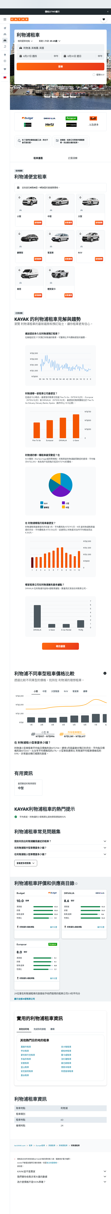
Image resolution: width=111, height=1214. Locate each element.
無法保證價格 (52, 1163)
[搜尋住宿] (5, 34)
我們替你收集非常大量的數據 (32, 1176)
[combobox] (25, 41)
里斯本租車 (66, 1067)
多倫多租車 (26, 1059)
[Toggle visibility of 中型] (65, 507)
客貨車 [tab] (76, 691)
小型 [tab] (36, 691)
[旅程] (5, 69)
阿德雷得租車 (67, 1071)
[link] (60, 646)
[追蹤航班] (5, 61)
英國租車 (51, 1145)
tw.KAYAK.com (19, 1145)
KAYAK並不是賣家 (26, 1171)
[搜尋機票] (5, 28)
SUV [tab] (66, 691)
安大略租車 (66, 1046)
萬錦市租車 (26, 1046)
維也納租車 (66, 1063)
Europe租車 (40, 1145)
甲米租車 (25, 1051)
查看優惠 (38, 223)
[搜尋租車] (5, 40)
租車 (30, 1145)
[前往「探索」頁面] (5, 55)
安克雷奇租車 (27, 1071)
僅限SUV (100, 74)
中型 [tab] (44, 691)
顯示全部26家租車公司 (24, 999)
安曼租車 (25, 1063)
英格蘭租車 (63, 1145)
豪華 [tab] (85, 691)
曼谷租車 (25, 1075)
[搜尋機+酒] (5, 46)
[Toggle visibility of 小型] (65, 503)
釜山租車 (25, 1067)
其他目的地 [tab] (24, 1029)
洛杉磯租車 (66, 1059)
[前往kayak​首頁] (19, 19)
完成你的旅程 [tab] (40, 1029)
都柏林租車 (66, 1051)
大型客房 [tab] (55, 691)
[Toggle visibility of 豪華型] (44, 507)
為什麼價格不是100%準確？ (31, 1181)
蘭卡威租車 (66, 1055)
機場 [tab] (52, 1029)
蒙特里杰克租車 (28, 1055)
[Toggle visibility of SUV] (44, 503)
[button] (108, 11)
